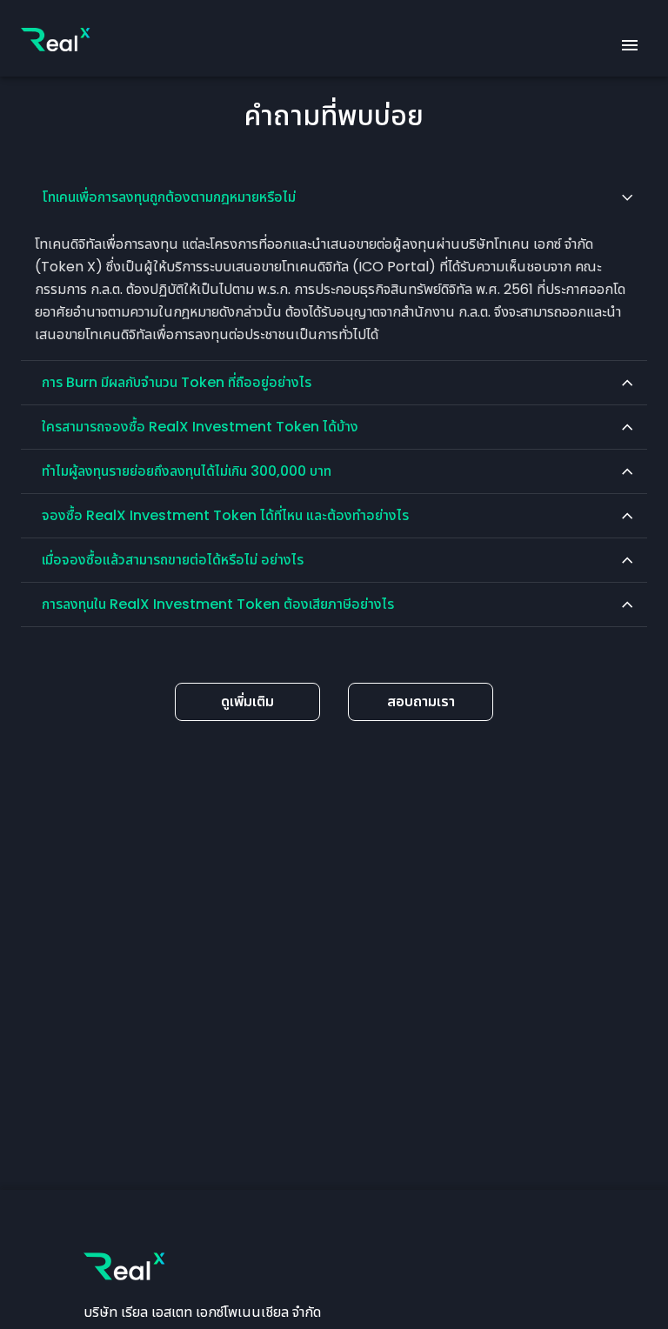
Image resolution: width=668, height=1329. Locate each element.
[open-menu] (629, 45)
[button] (334, 197)
